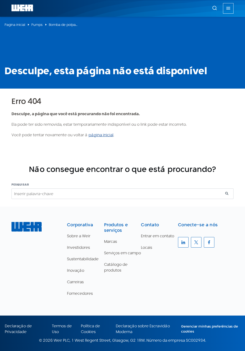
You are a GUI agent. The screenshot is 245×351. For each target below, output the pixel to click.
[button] (214, 8)
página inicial (101, 135)
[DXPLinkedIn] (183, 242)
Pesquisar (20, 184)
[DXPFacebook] (209, 242)
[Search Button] (214, 8)
